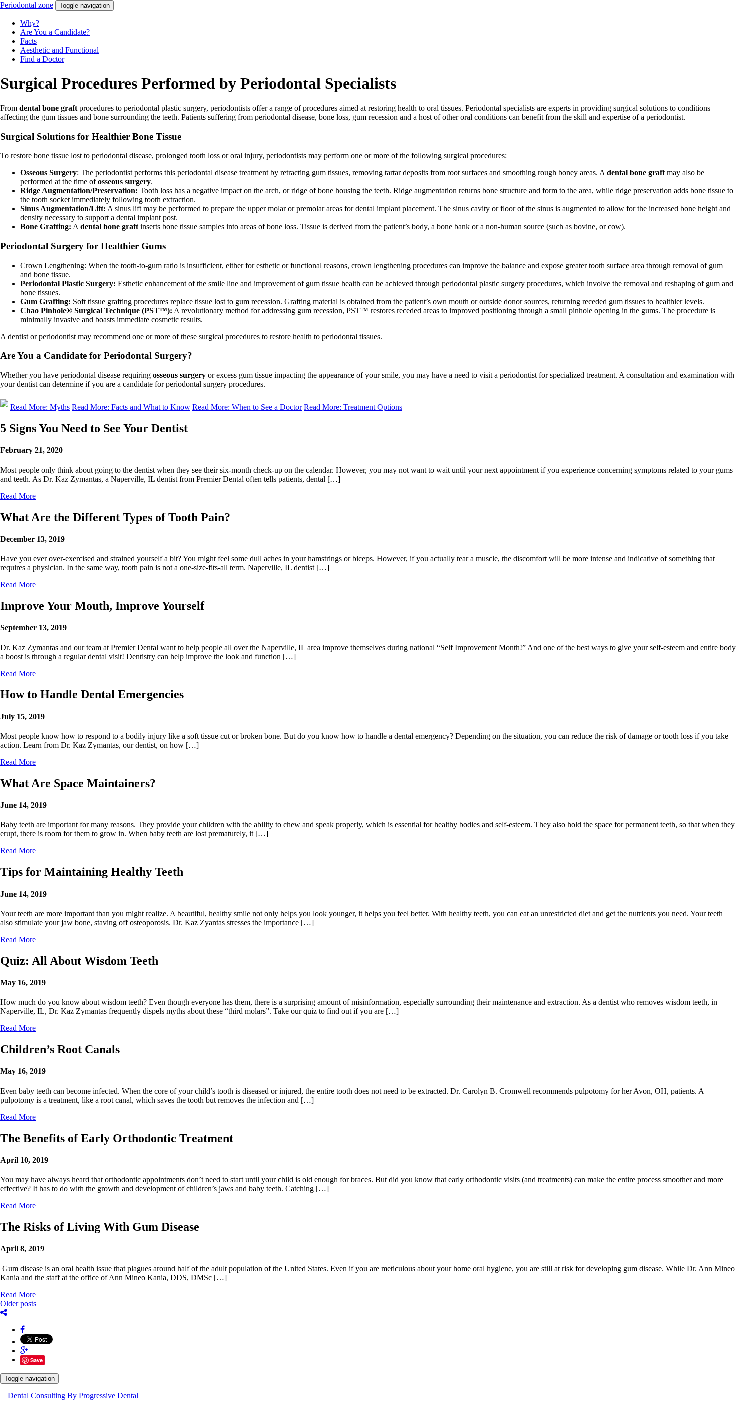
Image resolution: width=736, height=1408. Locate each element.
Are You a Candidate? (55, 32)
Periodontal (26, 5)
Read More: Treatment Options (353, 407)
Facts (28, 41)
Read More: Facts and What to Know (131, 407)
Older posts (18, 1303)
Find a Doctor (42, 59)
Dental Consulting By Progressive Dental (73, 1395)
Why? (29, 23)
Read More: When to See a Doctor (247, 407)
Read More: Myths (40, 407)
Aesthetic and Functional (59, 50)
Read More (18, 496)
